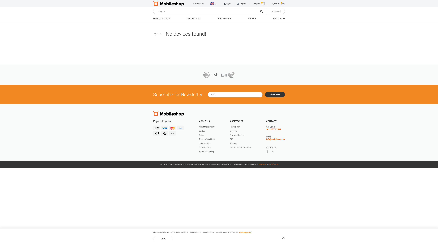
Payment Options (237, 135)
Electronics (194, 18)
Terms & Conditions (207, 139)
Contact (202, 131)
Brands (252, 18)
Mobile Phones (161, 18)
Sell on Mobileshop (206, 151)
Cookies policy (205, 147)
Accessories (224, 18)
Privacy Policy (204, 143)
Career (201, 135)
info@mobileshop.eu (275, 139)
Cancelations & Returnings (240, 147)
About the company (207, 127)
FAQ (231, 139)
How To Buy (235, 127)
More (172, 133)
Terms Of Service (273, 164)
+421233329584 (198, 4)
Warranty (233, 143)
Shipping (233, 131)
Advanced (276, 11)
